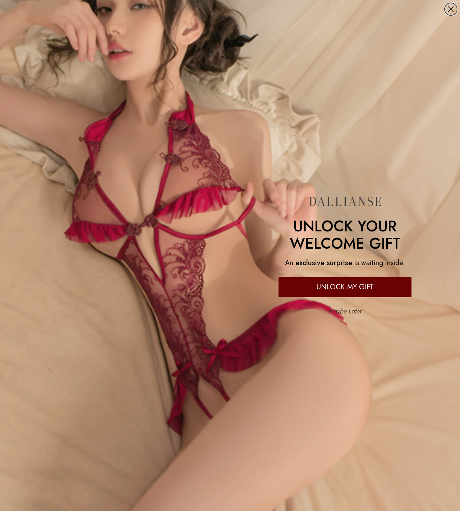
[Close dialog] (451, 9)
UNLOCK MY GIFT (345, 287)
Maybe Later (345, 311)
